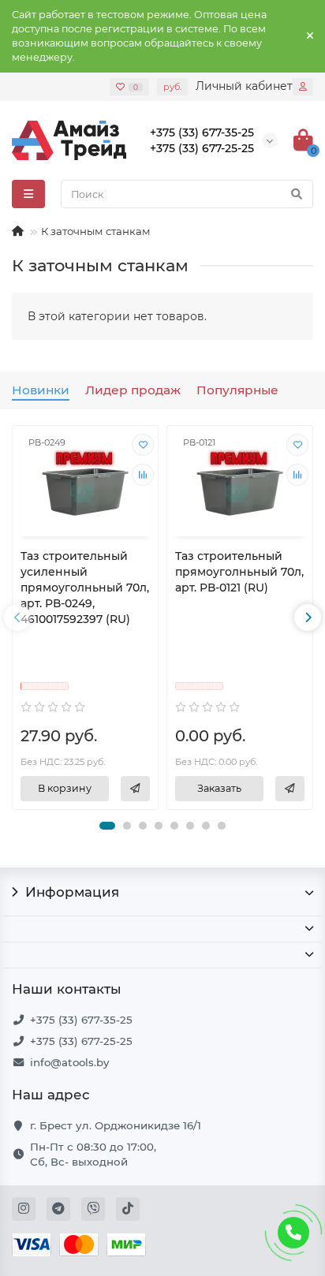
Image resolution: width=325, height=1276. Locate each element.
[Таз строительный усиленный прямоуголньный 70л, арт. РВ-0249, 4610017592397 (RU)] (85, 483)
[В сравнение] (143, 475)
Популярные (237, 389)
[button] (107, 826)
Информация (72, 892)
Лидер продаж (133, 389)
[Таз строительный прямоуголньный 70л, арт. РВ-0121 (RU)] (239, 483)
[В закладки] (143, 445)
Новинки (40, 389)
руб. (172, 86)
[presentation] (17, 617)
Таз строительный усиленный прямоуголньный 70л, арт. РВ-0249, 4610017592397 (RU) (85, 587)
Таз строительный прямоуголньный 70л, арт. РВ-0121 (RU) (239, 572)
